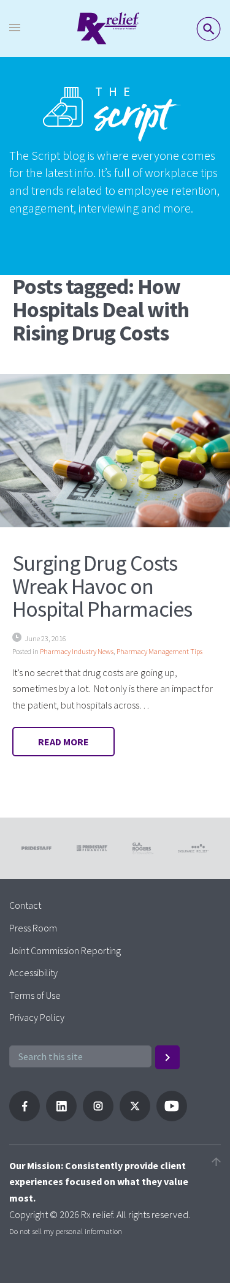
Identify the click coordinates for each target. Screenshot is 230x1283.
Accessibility (33, 972)
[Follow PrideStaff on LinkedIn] (61, 1118)
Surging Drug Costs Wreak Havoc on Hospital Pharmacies (101, 586)
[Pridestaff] (108, 28)
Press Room (33, 928)
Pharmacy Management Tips (159, 651)
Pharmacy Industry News (76, 651)
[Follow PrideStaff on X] (135, 1118)
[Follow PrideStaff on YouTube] (171, 1118)
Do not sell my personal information (65, 1231)
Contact (25, 905)
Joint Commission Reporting (65, 950)
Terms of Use (35, 995)
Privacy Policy (36, 1017)
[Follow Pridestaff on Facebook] (24, 1118)
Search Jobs (208, 29)
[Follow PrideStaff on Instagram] (98, 1118)
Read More (63, 742)
